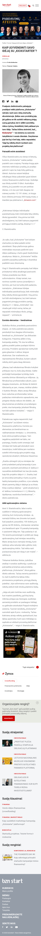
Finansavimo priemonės (13, 686)
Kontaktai (6, 901)
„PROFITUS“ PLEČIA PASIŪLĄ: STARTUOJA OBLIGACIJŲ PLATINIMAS (25, 745)
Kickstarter (7, 133)
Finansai (9, 43)
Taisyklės (6, 910)
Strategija (20, 691)
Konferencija (20, 851)
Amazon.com (30, 200)
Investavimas (20, 738)
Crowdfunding (10, 681)
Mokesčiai (6, 830)
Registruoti (8, 718)
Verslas (6, 56)
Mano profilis (7, 891)
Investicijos (9, 691)
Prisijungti (22, 5)
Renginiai (31, 851)
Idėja (28, 686)
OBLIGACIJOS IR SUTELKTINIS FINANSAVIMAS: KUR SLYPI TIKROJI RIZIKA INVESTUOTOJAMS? (26, 784)
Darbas (5, 904)
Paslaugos (6, 898)
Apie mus (6, 907)
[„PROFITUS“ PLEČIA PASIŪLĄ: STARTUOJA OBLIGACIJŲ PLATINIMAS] (7, 743)
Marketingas (16, 817)
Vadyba (15, 66)
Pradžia (4, 43)
